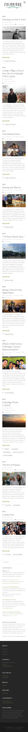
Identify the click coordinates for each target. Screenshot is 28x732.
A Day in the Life (10, 61)
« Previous (6, 562)
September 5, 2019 (9, 81)
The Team (4, 651)
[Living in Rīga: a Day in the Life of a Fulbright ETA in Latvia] (14, 94)
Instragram (5, 677)
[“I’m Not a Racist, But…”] (14, 251)
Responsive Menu (24, 2)
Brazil (7, 449)
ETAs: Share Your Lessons (9, 599)
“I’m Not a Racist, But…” (13, 236)
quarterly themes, (15, 579)
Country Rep (9, 393)
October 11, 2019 (9, 24)
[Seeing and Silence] (14, 200)
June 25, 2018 (19, 190)
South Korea (7, 455)
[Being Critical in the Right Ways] (14, 306)
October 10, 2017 (9, 519)
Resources (5, 654)
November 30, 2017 (9, 410)
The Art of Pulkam (11, 464)
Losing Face (8, 514)
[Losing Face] (14, 528)
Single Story (9, 227)
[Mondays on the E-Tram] (14, 32)
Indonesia (6, 452)
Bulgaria (15, 449)
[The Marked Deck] (14, 148)
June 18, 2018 (19, 239)
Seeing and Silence (11, 187)
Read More (6, 57)
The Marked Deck (11, 134)
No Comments (20, 24)
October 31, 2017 (9, 469)
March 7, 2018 (19, 295)
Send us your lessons (7, 702)
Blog (4, 16)
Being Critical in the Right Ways (12, 291)
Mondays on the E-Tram (14, 19)
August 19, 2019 (19, 136)
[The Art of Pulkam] (14, 478)
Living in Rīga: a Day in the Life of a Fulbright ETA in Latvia (13, 73)
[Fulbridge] (12, 5)
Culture (7, 505)
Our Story (5, 649)
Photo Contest (18, 452)
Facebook (5, 675)
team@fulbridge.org (7, 666)
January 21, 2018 (19, 352)
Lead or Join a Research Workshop (11, 612)
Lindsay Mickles (8, 22)
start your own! (13, 615)
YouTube (4, 685)
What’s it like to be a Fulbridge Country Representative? (12, 346)
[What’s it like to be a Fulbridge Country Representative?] (14, 362)
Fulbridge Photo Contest (10, 404)
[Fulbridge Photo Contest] (14, 420)
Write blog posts (6, 701)
